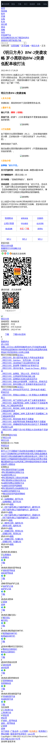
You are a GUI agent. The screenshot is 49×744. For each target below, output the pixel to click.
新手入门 (5, 451)
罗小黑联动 (10, 464)
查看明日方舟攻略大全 (11, 248)
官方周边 (9, 456)
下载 (19, 4)
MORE (20, 355)
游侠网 (6, 4)
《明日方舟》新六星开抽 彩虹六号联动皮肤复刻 (22, 357)
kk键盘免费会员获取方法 (13, 483)
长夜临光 (33, 459)
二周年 (40, 456)
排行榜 (4, 24)
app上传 (31, 734)
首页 (3, 8)
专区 (3, 32)
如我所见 (25, 459)
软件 (3, 14)
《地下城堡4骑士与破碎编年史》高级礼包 (19, 518)
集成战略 (41, 454)
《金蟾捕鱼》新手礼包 (11, 502)
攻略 (38, 4)
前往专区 (13, 435)
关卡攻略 (25, 46)
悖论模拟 (25, 456)
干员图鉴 (13, 451)
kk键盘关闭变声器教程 (12, 486)
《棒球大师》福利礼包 (11, 526)
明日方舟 (35, 46)
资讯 (13, 4)
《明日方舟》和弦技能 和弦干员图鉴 (17, 419)
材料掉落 (25, 454)
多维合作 (33, 456)
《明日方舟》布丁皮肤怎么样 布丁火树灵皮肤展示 (23, 400)
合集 (3, 19)
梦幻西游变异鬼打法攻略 (13, 470)
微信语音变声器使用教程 (14, 494)
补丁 (26, 4)
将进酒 (20, 462)
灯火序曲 (9, 459)
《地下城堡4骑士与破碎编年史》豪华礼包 (19, 510)
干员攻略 (9, 454)
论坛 (45, 4)
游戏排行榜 (6, 40)
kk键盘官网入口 (9, 475)
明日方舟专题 (7, 246)
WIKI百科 (21, 334)
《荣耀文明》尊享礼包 (11, 534)
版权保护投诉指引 (18, 734)
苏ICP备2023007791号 (10, 739)
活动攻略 (29, 451)
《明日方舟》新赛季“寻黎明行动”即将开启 (20, 366)
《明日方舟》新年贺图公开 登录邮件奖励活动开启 (23, 384)
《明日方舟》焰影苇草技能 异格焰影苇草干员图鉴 (23, 422)
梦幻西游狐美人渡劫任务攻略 (15, 478)
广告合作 (14, 731)
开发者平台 (6, 35)
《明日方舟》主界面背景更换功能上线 (18, 376)
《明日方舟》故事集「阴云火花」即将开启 (20, 374)
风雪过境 (41, 459)
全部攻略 (15, 46)
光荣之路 (33, 454)
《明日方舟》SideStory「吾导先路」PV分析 (20, 360)
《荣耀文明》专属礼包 (11, 542)
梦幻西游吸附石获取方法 (13, 472)
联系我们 (43, 731)
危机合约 (17, 454)
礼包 (3, 22)
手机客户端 (16, 40)
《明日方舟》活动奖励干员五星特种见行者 (20, 363)
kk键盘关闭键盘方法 (11, 491)
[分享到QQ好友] (8, 253)
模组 (31, 462)
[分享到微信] (3, 253)
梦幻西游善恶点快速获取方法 (15, 488)
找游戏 (4, 11)
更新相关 (37, 462)
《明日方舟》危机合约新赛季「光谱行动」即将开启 (24, 382)
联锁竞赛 (17, 459)
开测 (3, 16)
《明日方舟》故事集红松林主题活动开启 (19, 379)
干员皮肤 (21, 451)
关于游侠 (5, 731)
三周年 (26, 462)
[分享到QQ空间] (11, 253)
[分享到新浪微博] (5, 253)
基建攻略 (17, 456)
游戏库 (32, 4)
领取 (12, 504)
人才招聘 (24, 731)
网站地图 (5, 734)
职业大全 (13, 462)
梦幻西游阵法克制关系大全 (14, 480)
